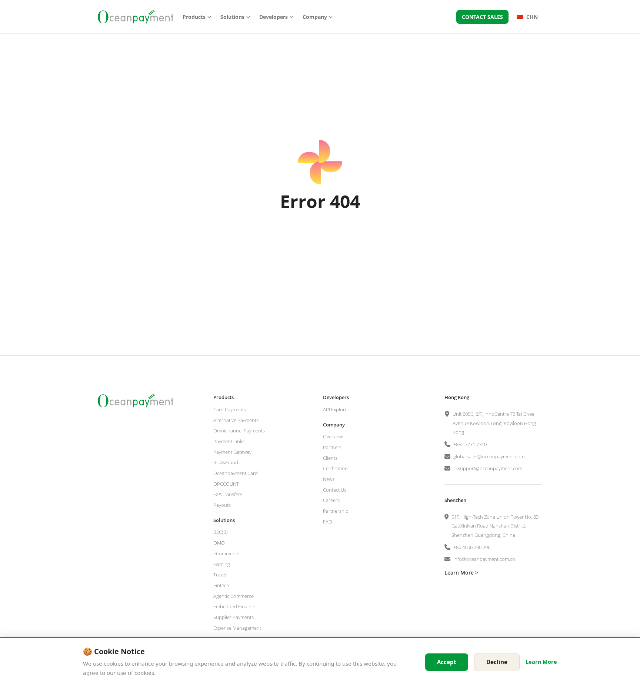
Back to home (320, 239)
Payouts (222, 505)
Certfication (335, 468)
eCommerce (226, 553)
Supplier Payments (233, 617)
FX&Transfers (227, 494)
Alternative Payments (236, 420)
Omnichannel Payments (239, 430)
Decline (496, 662)
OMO (219, 542)
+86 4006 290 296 (471, 547)
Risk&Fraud (225, 462)
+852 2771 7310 (470, 444)
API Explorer (336, 409)
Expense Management (237, 628)
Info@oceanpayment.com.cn (484, 559)
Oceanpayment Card (235, 473)
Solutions (232, 16)
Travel (219, 574)
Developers (273, 16)
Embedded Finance (234, 606)
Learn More (541, 661)
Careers (331, 500)
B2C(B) (220, 532)
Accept (446, 662)
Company (315, 16)
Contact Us (334, 489)
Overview (333, 436)
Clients (330, 458)
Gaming (221, 564)
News (328, 479)
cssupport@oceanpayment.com (487, 468)
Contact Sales (482, 16)
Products (194, 16)
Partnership (336, 511)
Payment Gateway (232, 452)
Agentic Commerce (233, 596)
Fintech (221, 585)
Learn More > (461, 572)
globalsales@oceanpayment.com (488, 456)
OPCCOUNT (226, 484)
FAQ (327, 521)
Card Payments (229, 409)
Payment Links (228, 441)
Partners (332, 447)
